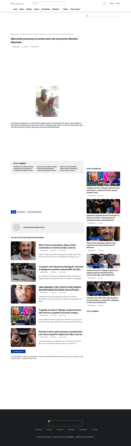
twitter (49, 429)
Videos (65, 9)
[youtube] (119, 9)
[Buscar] (63, 3)
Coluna (36, 9)
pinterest (71, 429)
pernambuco (93, 183)
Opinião (29, 9)
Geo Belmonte (47, 437)
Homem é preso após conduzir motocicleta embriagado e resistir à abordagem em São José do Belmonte (47, 168)
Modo (118, 3)
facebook (38, 429)
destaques (21, 212)
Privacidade (45, 9)
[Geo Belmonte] (17, 4)
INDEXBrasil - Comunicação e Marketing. (80, 437)
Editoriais (55, 9)
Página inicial (14, 34)
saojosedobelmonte (26, 34)
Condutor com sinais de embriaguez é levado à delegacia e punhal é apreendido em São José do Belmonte (61, 268)
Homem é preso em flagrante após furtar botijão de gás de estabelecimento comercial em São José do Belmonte (102, 272)
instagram (83, 429)
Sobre (22, 9)
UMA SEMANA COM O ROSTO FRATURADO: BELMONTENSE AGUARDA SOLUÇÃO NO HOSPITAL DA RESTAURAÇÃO (60, 288)
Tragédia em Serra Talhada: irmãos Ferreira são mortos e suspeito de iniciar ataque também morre (60, 311)
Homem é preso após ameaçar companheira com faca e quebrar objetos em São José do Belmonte (60, 333)
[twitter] (113, 9)
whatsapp (60, 429)
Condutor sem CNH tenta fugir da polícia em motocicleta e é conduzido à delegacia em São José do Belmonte (23, 168)
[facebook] (109, 9)
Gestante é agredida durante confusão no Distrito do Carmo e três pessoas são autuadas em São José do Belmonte (103, 218)
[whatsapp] (103, 9)
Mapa (112, 3)
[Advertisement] (47, 66)
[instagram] (106, 9)
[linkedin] (28, 217)
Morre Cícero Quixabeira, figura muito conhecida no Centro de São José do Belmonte (68, 168)
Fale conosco (75, 9)
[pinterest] (116, 9)
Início (15, 9)
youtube (94, 429)
